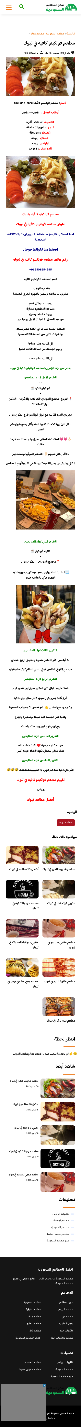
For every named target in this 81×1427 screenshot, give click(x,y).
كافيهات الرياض (60, 1214)
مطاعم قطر (35, 1331)
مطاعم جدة (35, 1316)
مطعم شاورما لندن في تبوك (58, 869)
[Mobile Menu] (9, 7)
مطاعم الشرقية (33, 1309)
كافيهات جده (66, 1331)
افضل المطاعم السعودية (28, 1338)
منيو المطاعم (66, 1302)
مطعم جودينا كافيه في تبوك (25, 906)
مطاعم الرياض (65, 1309)
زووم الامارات (66, 1323)
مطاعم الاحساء (61, 1220)
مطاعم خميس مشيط (58, 1234)
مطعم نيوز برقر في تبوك (61, 1021)
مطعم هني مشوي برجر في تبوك (23, 984)
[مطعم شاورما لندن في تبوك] (57, 1088)
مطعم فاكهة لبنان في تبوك (59, 981)
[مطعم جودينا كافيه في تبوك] (57, 1158)
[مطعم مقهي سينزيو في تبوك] (57, 1182)
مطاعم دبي (67, 1316)
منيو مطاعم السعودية (57, 1240)
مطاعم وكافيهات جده (62, 1338)
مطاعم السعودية (60, 1227)
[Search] (21, 7)
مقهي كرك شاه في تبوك (61, 903)
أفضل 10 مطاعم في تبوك (24, 869)
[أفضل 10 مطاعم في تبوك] (57, 1111)
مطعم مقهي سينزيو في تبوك (61, 945)
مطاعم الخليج (34, 1323)
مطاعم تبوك (65, 822)
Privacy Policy (47, 1418)
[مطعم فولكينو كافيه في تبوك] (40, 76)
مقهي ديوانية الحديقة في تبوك (24, 945)
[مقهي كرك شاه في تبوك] (57, 1135)
